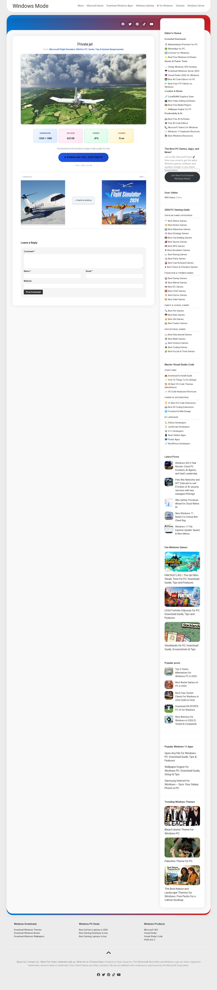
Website (28, 281)
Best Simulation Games (178, 250)
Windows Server (195, 5)
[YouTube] (151, 24)
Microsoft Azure (95, 5)
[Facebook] (123, 24)
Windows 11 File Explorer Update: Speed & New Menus (187, 530)
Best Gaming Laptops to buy (93, 936)
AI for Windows (165, 5)
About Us (21, 962)
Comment (29, 251)
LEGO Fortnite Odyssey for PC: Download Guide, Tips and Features (182, 614)
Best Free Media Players (179, 105)
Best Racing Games (177, 254)
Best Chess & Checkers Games (182, 267)
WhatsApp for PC (176, 48)
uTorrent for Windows (178, 53)
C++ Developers (175, 431)
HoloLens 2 (149, 939)
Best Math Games (176, 339)
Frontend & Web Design (179, 411)
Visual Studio (150, 933)
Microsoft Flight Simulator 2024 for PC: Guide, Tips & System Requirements (86, 49)
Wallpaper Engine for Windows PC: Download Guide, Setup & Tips (182, 770)
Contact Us (33, 962)
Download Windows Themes (28, 929)
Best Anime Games (177, 221)
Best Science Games (178, 343)
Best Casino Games (177, 323)
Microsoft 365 (151, 929)
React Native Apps (177, 435)
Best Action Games (177, 225)
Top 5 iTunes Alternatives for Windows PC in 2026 (186, 673)
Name (27, 271)
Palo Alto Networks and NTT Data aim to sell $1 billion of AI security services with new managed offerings (187, 486)
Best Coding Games (177, 347)
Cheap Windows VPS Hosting (182, 67)
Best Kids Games (176, 315)
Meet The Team (49, 962)
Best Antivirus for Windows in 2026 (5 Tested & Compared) (185, 720)
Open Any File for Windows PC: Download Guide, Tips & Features (180, 757)
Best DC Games (175, 286)
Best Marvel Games (177, 282)
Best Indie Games (176, 299)
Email (89, 271)
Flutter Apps (174, 439)
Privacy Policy (97, 962)
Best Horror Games (177, 295)
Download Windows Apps (119, 5)
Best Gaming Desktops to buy (93, 933)
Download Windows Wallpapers (29, 936)
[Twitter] (130, 24)
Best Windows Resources (180, 135)
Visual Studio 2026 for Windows (183, 75)
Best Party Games (177, 258)
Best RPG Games (176, 246)
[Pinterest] (137, 24)
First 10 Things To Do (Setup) (182, 380)
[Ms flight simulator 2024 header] (124, 223)
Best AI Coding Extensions (181, 407)
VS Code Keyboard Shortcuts (182, 391)
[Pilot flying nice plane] (43, 223)
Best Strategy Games (178, 233)
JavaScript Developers (179, 426)
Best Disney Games (177, 278)
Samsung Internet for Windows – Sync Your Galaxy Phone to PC (182, 784)
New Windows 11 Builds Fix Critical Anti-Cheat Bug (187, 517)
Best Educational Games (180, 334)
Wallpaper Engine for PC (179, 109)
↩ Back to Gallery (83, 200)
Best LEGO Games (177, 291)
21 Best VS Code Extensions (182, 403)
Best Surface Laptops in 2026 (93, 929)
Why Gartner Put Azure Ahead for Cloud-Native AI (187, 504)
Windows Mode (30, 6)
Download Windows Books (27, 933)
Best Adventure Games (179, 229)
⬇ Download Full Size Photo (83, 157)
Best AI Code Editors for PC (181, 79)
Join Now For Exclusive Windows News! (182, 177)
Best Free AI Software (179, 119)
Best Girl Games (176, 319)
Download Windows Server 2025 (183, 71)
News (81, 5)
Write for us (82, 962)
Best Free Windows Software (182, 57)
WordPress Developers (179, 443)
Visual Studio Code (153, 936)
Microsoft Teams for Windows (183, 127)
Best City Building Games (180, 237)
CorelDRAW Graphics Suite (181, 96)
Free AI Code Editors (178, 123)
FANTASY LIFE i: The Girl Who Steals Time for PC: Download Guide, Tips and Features (182, 579)
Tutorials (180, 5)
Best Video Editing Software (181, 101)
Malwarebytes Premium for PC (183, 44)
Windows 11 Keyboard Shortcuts (184, 131)
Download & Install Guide (180, 375)
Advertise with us (66, 962)
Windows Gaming (145, 5)
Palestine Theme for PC (178, 861)
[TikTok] (144, 24)
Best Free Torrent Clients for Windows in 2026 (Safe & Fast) (187, 696)
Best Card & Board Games (181, 263)
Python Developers (177, 422)
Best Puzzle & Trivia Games (181, 351)
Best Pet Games (176, 310)
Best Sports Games (177, 242)
